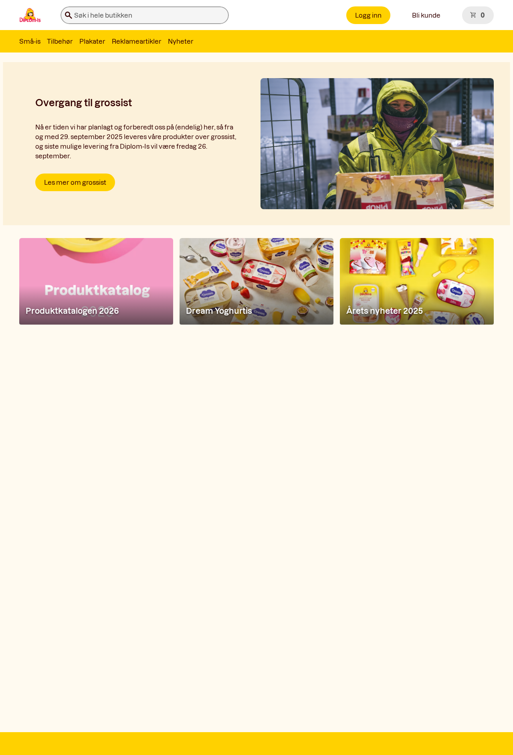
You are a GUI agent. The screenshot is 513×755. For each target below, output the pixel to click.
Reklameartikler (137, 41)
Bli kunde (426, 15)
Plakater (92, 41)
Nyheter (181, 41)
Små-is (29, 41)
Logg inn (368, 15)
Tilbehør (60, 41)
